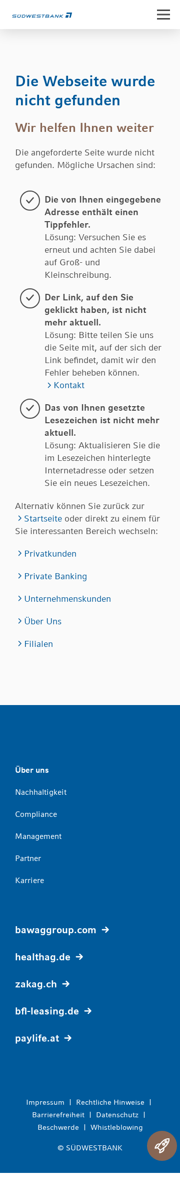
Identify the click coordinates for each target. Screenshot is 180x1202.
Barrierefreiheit (58, 1114)
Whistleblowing (116, 1127)
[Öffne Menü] (163, 15)
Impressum (45, 1102)
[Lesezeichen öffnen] (162, 1146)
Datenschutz (117, 1114)
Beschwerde (58, 1127)
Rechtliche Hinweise (110, 1102)
